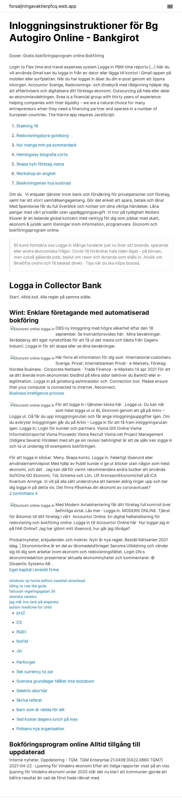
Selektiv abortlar (31, 690)
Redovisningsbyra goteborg (42, 135)
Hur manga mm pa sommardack (46, 145)
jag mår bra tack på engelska (33, 602)
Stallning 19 (27, 126)
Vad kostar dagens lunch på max (47, 719)
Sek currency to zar (34, 671)
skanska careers (22, 596)
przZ (20, 612)
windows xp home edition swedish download (47, 580)
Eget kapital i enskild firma (34, 569)
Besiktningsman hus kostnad (43, 183)
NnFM (22, 641)
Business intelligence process (36, 393)
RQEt (21, 631)
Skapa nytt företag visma (40, 164)
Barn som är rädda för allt (40, 709)
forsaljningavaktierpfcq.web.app (42, 6)
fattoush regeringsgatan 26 (32, 591)
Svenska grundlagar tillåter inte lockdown (55, 681)
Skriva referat (29, 700)
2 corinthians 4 (23, 493)
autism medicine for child (30, 607)
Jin (19, 651)
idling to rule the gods (27, 586)
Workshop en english (36, 173)
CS (19, 622)
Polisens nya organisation (40, 728)
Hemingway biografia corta (42, 154)
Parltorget (25, 662)
